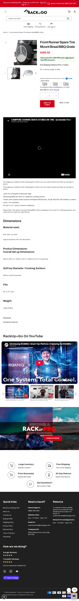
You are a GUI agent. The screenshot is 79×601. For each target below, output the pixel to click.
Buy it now (64, 103)
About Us (6, 512)
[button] (4, 11)
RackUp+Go (12, 592)
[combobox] (39, 18)
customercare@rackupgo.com (39, 525)
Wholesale (6, 537)
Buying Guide (7, 519)
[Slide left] (4, 73)
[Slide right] (35, 73)
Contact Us (7, 515)
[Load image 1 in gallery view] (14, 73)
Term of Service (9, 533)
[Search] (68, 18)
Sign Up (68, 58)
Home (5, 32)
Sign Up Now (52, 438)
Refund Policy (8, 529)
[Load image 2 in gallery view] (28, 73)
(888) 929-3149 (33, 511)
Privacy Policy (8, 526)
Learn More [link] (45, 81)
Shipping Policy (8, 522)
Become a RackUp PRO (11, 508)
